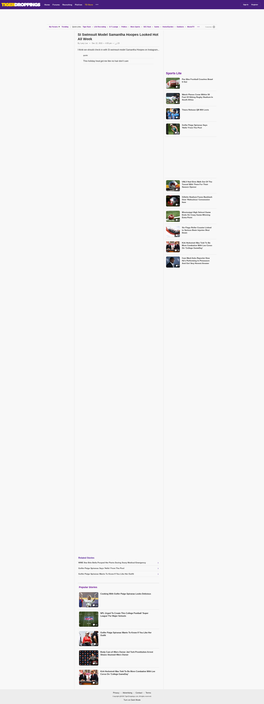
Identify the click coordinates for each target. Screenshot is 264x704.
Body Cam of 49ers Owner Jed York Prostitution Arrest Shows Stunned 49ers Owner (126, 653)
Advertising (127, 693)
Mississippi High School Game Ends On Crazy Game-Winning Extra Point (196, 215)
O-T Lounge (113, 27)
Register (254, 5)
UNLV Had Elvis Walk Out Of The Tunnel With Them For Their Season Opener (197, 184)
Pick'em (78, 4)
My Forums (53, 27)
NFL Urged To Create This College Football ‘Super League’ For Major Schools (124, 614)
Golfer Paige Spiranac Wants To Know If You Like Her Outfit (126, 633)
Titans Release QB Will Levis (195, 110)
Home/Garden (168, 27)
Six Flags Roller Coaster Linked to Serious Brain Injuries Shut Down (196, 230)
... (97, 4)
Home (47, 4)
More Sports (135, 27)
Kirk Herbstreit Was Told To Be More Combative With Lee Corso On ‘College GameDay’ (127, 672)
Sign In (245, 5)
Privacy (116, 693)
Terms (148, 693)
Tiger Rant (87, 27)
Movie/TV (190, 27)
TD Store (89, 4)
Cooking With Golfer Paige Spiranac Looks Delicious (125, 594)
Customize (208, 27)
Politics (124, 27)
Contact (139, 693)
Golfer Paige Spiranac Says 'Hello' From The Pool (194, 126)
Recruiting (67, 4)
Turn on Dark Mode (132, 700)
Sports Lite (174, 73)
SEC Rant (147, 27)
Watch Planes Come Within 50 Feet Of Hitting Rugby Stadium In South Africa (197, 97)
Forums (56, 4)
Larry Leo (84, 43)
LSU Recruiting (100, 27)
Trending (65, 27)
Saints (156, 27)
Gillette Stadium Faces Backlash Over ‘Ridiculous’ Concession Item (197, 199)
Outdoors (180, 27)
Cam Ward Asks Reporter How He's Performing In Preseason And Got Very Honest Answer (196, 260)
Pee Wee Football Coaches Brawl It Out (197, 80)
